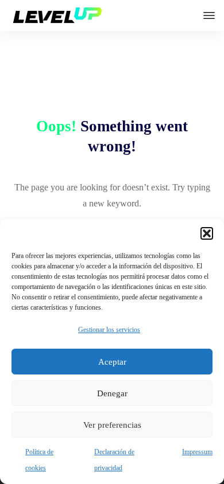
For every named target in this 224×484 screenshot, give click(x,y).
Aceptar (112, 361)
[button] (207, 233)
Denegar (112, 393)
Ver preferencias (112, 425)
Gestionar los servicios (109, 330)
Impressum (197, 452)
